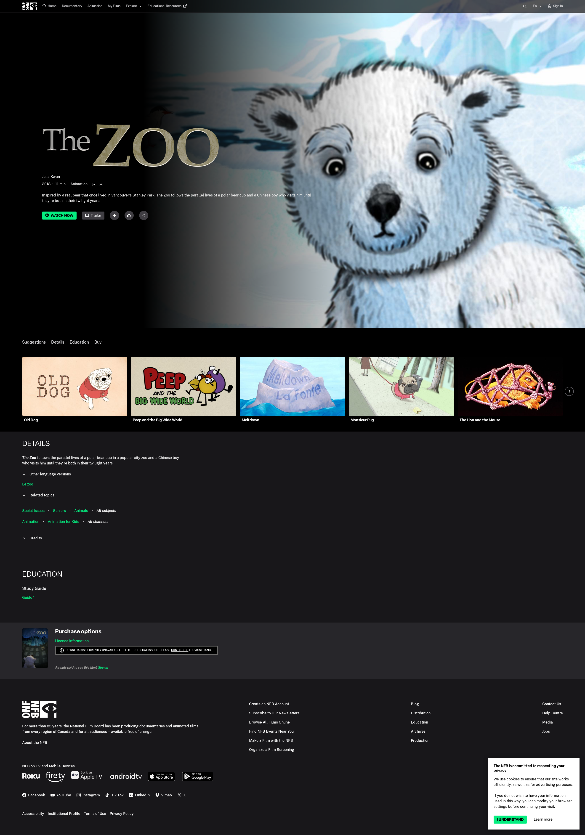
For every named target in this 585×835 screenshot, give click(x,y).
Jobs (546, 731)
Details (57, 342)
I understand (510, 819)
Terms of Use (95, 813)
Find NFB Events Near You (271, 731)
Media (547, 722)
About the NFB (34, 742)
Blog (415, 704)
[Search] (524, 6)
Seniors (59, 511)
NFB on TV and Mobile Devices (48, 766)
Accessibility (33, 813)
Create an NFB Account (269, 704)
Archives (418, 731)
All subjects (106, 511)
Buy (97, 342)
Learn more (543, 819)
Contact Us (551, 704)
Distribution (421, 713)
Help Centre (552, 713)
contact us (179, 650)
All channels (98, 522)
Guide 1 (28, 597)
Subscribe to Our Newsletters (274, 713)
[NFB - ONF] (29, 6)
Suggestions (34, 342)
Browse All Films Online (269, 722)
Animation (30, 522)
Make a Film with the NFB (271, 740)
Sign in (103, 667)
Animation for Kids (63, 522)
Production (420, 740)
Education (79, 342)
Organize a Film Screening (271, 750)
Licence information (72, 641)
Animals (81, 511)
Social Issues (33, 511)
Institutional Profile (64, 813)
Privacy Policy (122, 813)
